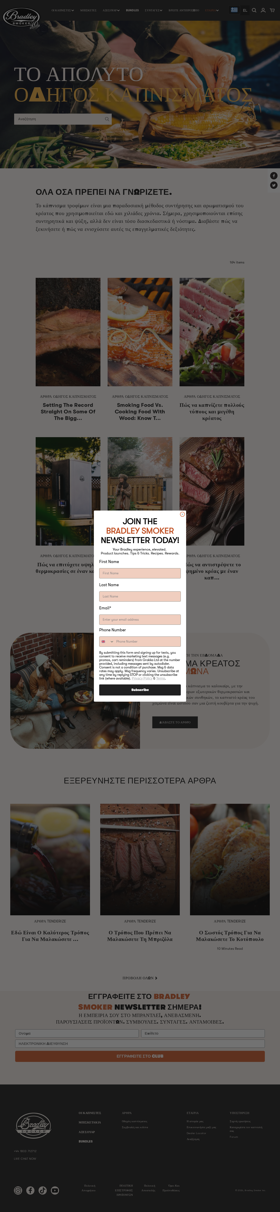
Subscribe (140, 690)
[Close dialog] (182, 514)
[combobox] (106, 641)
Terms (160, 678)
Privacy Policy (142, 678)
